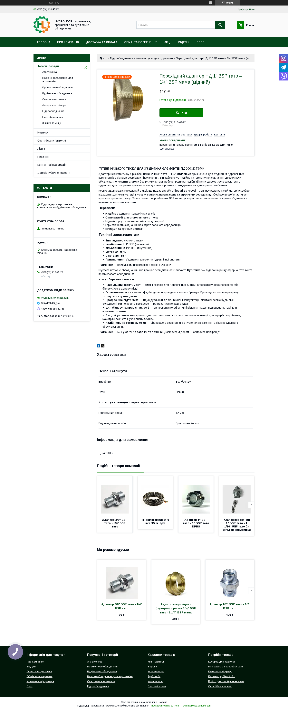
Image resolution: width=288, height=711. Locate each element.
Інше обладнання (52, 117)
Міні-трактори (156, 661)
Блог (200, 42)
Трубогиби (154, 676)
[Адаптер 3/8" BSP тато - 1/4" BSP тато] (114, 495)
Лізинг (41, 148)
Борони (152, 666)
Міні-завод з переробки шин (225, 666)
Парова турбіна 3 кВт (221, 676)
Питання (43, 156)
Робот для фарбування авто (226, 681)
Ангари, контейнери (54, 105)
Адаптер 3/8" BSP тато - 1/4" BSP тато (115, 523)
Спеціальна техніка (54, 99)
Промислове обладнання (57, 87)
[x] (102, 346)
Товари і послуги (48, 66)
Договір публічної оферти (53, 172)
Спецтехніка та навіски (101, 681)
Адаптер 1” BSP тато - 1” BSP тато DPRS (196, 523)
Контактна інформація (51, 164)
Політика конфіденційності (196, 705)
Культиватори (156, 671)
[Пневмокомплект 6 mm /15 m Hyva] (155, 495)
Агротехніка (49, 71)
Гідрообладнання (121, 58)
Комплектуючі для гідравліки (154, 58)
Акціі (167, 42)
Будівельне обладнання (57, 93)
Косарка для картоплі (221, 661)
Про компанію (68, 42)
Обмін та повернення (140, 42)
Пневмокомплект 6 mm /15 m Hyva (156, 521)
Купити (181, 112)
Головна (43, 42)
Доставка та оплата (101, 42)
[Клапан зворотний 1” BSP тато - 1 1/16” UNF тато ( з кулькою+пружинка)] (236, 495)
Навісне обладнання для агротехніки (57, 79)
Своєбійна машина (220, 686)
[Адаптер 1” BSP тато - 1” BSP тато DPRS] (196, 495)
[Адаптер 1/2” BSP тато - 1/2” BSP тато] (230, 579)
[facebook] (98, 346)
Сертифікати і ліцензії (51, 140)
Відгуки (183, 42)
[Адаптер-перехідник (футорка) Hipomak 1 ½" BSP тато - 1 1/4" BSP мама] (175, 579)
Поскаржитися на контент (165, 705)
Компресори (155, 681)
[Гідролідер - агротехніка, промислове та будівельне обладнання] (42, 32)
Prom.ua (162, 702)
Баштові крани (157, 686)
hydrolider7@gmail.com (55, 297)
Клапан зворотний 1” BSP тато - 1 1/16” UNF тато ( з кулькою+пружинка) (237, 524)
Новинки (42, 132)
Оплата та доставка (39, 671)
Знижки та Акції (51, 123)
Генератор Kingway (220, 671)
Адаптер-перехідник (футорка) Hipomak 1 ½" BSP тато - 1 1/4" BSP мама (176, 608)
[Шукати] (220, 25)
